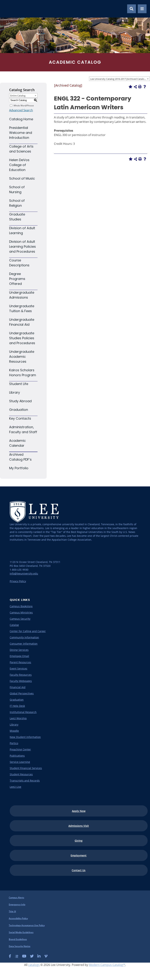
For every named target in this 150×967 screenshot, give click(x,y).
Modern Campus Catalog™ (107, 965)
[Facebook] (10, 956)
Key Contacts (20, 418)
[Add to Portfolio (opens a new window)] (130, 86)
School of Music (22, 178)
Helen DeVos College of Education (19, 165)
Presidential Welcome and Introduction (20, 132)
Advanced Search (21, 110)
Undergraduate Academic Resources (21, 356)
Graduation (18, 409)
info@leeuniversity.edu (24, 573)
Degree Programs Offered (17, 278)
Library (14, 392)
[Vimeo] (46, 956)
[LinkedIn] (39, 956)
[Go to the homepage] (7, 9)
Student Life (18, 384)
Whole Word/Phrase (24, 105)
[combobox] (119, 79)
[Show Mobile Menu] (142, 8)
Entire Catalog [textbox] (17, 95)
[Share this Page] (135, 87)
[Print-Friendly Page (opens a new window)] (140, 86)
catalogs (34, 965)
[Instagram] (16, 956)
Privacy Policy (18, 581)
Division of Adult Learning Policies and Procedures (22, 246)
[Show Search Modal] (131, 8)
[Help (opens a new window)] (145, 86)
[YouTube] (24, 956)
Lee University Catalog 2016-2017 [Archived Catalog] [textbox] (118, 79)
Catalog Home (21, 119)
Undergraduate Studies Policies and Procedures (22, 338)
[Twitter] (32, 956)
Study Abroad (20, 401)
